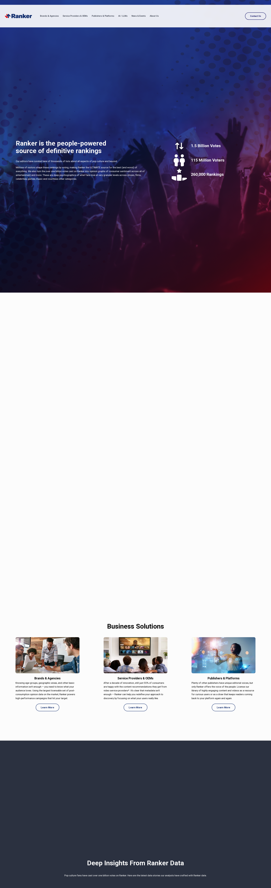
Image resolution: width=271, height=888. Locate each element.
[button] (135, 439)
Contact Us (255, 16)
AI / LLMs (122, 16)
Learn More (47, 707)
